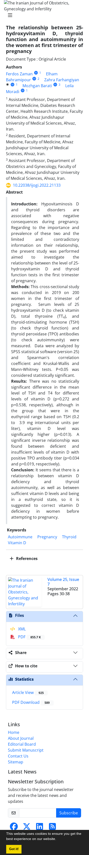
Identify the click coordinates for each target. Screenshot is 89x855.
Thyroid (69, 537)
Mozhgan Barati (37, 85)
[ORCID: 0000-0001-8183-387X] (36, 73)
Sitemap (15, 762)
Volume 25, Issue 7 (63, 582)
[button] (58, 839)
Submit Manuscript (26, 750)
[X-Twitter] (27, 828)
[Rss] (52, 828)
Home (13, 732)
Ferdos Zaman (19, 74)
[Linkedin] (39, 828)
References (26, 558)
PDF (29, 637)
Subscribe (68, 813)
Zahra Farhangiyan (61, 79)
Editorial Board (22, 744)
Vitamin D (17, 542)
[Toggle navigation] (43, 15)
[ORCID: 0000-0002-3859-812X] (34, 79)
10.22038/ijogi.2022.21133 (37, 185)
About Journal (21, 738)
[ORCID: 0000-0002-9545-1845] (55, 84)
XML (21, 629)
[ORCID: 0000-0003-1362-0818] (12, 84)
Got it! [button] (14, 849)
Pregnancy (47, 537)
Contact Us (18, 756)
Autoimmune (20, 537)
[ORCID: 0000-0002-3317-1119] (22, 90)
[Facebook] (14, 828)
